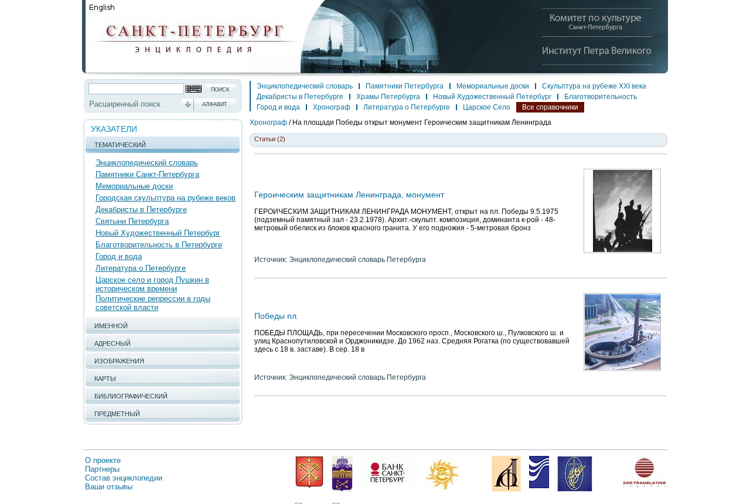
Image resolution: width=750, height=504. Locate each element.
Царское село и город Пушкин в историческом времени (152, 284)
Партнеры (102, 469)
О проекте (103, 460)
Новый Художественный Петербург (158, 233)
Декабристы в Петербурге (141, 209)
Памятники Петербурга (405, 86)
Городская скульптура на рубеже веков (166, 197)
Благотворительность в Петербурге (159, 244)
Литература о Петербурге (141, 268)
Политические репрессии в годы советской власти (153, 303)
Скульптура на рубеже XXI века (594, 86)
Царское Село (486, 107)
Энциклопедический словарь (147, 162)
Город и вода (119, 256)
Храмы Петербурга (388, 97)
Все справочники (550, 107)
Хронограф (331, 107)
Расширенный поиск (125, 104)
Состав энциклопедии (123, 478)
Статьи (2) (269, 138)
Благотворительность (600, 97)
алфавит (214, 104)
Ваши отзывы (108, 486)
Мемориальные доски (134, 186)
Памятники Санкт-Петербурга (147, 174)
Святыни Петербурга (132, 221)
